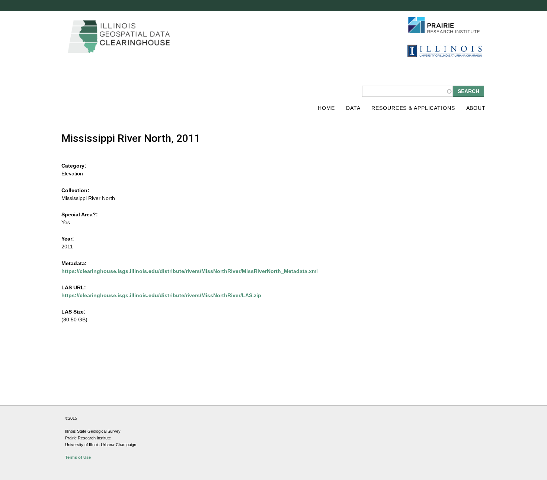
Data (353, 108)
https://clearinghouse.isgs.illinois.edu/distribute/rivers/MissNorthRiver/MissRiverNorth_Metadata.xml (189, 271)
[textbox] (407, 91)
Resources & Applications (413, 108)
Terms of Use (78, 457)
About (476, 108)
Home (326, 108)
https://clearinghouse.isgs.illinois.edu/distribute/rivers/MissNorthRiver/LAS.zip (161, 295)
